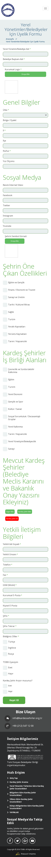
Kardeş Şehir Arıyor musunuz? (17, 680)
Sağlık (11, 312)
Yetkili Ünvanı (10, 554)
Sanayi (11, 448)
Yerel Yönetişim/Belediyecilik (22, 441)
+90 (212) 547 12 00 (22, 725)
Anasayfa (10, 39)
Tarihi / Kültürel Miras (19, 304)
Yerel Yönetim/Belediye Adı (17, 49)
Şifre (6, 615)
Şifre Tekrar (9, 626)
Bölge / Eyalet (9, 120)
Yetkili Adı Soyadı (12, 544)
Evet (10, 667)
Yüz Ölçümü (8, 161)
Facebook (7, 195)
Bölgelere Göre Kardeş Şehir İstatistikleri (23, 793)
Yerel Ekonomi (15, 394)
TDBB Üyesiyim (10, 662)
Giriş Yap (14, 778)
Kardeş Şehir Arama (19, 782)
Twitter (6, 205)
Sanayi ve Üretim (16, 297)
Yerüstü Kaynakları (17, 334)
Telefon (7, 564)
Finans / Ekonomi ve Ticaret (21, 289)
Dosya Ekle (26, 74)
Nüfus (7, 150)
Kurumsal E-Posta (12, 595)
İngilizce (12, 647)
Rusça (11, 653)
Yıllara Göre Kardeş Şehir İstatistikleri (21, 800)
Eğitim (11, 379)
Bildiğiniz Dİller (11, 636)
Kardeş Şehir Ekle (24, 512)
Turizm (11, 319)
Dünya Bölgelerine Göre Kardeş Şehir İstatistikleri (27, 807)
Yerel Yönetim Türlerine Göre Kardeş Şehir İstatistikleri (27, 787)
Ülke (6, 110)
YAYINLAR (14, 812)
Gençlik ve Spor (15, 401)
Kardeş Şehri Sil (12, 519)
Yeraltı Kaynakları (16, 326)
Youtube (7, 226)
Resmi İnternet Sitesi (13, 185)
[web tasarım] (25, 853)
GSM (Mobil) (10, 585)
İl (4, 130)
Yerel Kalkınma (15, 426)
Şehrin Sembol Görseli (16, 236)
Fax (5, 574)
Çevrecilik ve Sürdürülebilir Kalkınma (21, 371)
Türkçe (11, 641)
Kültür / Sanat (15, 409)
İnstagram (8, 215)
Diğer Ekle (10, 512)
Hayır (10, 673)
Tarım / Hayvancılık (17, 341)
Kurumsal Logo (13, 69)
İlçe (4, 140)
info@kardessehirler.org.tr (27, 718)
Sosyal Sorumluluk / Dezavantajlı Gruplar (24, 418)
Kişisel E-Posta (10, 605)
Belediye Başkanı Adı (14, 59)
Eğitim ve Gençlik (16, 282)
